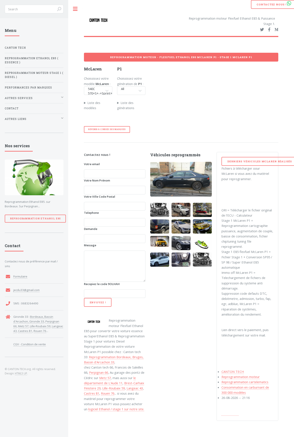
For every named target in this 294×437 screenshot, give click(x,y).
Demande (90, 229)
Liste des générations (125, 105)
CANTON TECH (232, 371)
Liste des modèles (92, 105)
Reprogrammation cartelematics (244, 382)
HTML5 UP (21, 373)
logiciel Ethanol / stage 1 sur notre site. (116, 409)
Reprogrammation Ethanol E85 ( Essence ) (31, 60)
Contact (12, 108)
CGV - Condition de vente (29, 344)
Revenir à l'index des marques (107, 129)
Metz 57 (105, 378)
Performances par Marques (28, 87)
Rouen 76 (107, 393)
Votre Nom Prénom (97, 180)
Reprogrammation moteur (240, 377)
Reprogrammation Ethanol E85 (35, 218)
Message (90, 245)
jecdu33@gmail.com (26, 290)
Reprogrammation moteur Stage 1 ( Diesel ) (34, 75)
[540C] (95, 89)
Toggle (75, 9)
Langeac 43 (135, 388)
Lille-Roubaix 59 (113, 388)
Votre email (92, 164)
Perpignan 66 (98, 372)
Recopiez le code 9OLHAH (102, 284)
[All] (129, 89)
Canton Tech (15, 47)
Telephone (91, 213)
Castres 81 (91, 393)
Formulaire (20, 276)
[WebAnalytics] (230, 413)
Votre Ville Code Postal (99, 196)
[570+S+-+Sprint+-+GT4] (95, 93)
